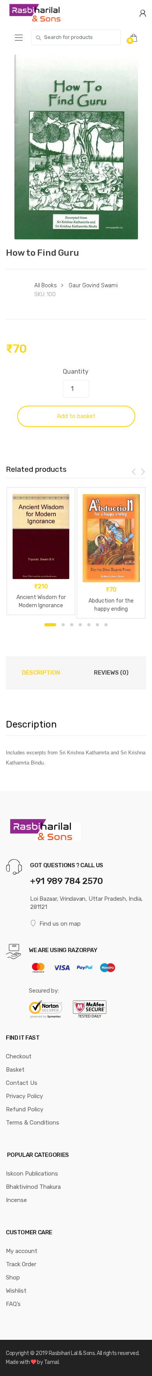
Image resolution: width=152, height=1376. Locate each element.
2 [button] (63, 624)
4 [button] (80, 624)
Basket (15, 1069)
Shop (13, 1277)
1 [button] (50, 624)
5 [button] (88, 624)
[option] (76, 146)
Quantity (75, 371)
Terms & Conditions (32, 1122)
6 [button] (97, 624)
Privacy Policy (24, 1096)
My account (21, 1251)
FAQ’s (13, 1303)
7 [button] (106, 624)
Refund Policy (24, 1109)
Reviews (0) (111, 672)
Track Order (21, 1264)
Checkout (19, 1056)
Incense (16, 1200)
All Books (45, 285)
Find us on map (60, 923)
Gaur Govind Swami (93, 285)
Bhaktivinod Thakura (33, 1186)
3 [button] (71, 624)
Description (41, 672)
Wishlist (16, 1290)
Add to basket (76, 416)
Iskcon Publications (32, 1173)
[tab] (41, 672)
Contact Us (21, 1082)
